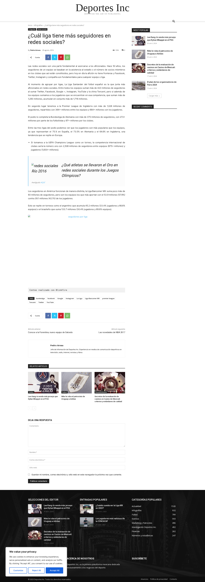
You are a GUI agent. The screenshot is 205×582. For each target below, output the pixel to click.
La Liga (79, 298)
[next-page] (34, 408)
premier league (108, 298)
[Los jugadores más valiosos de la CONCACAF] (86, 522)
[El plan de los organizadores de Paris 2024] (138, 85)
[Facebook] (48, 57)
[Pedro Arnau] (39, 348)
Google (60, 298)
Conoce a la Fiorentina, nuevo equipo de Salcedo (50, 332)
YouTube (50, 302)
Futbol (31, 392)
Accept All (54, 570)
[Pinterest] (61, 57)
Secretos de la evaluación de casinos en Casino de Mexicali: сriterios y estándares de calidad (108, 399)
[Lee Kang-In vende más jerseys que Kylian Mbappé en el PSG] (43, 382)
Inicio (30, 25)
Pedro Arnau (35, 50)
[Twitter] (54, 57)
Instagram (70, 298)
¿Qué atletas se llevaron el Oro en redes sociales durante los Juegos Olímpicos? (90, 170)
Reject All (36, 570)
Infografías (38, 25)
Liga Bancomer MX (92, 298)
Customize (18, 570)
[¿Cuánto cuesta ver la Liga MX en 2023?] (86, 509)
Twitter (41, 302)
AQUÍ (43, 182)
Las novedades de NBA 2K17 (112, 332)
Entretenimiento (101, 392)
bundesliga (40, 298)
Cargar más (153, 96)
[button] (173, 21)
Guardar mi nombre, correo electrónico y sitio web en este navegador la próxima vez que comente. (77, 474)
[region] (36, 561)
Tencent (32, 302)
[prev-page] (30, 408)
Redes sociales (42, 29)
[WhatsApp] (67, 57)
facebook (51, 298)
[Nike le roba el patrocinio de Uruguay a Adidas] (76, 382)
